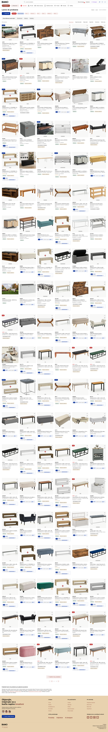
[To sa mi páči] (17, 25)
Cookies (104, 724)
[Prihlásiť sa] (105, 2)
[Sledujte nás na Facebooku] (91, 717)
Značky (69, 702)
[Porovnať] (17, 28)
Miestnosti (15, 5)
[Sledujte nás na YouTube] (94, 717)
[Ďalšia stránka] (58, 681)
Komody (64, 5)
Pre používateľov (72, 699)
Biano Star (89, 706)
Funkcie (50, 710)
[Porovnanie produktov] (99, 2)
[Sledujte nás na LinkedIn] (97, 717)
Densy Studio (70, 710)
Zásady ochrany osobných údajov (99, 725)
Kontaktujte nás (51, 706)
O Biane (50, 699)
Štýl (38, 13)
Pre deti (31, 5)
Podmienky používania (101, 727)
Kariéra (49, 704)
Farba (43, 13)
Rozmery (32, 13)
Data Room (89, 708)
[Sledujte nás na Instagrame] (88, 717)
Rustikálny (32, 18)
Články (69, 706)
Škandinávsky (19, 18)
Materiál (49, 13)
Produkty (51, 717)
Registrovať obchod (91, 702)
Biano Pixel (89, 704)
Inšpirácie (60, 717)
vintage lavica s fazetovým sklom (15, 691)
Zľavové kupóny (81, 2)
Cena (26, 13)
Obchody (69, 704)
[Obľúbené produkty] (102, 2)
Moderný (26, 18)
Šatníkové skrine (50, 5)
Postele (58, 5)
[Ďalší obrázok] (17, 32)
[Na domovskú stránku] (7, 2)
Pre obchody (90, 699)
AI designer (69, 717)
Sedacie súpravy (40, 5)
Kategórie (6, 5)
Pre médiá (50, 708)
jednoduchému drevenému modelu (35, 691)
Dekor (55, 13)
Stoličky (71, 5)
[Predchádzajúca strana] (50, 681)
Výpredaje (25, 5)
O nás (49, 702)
